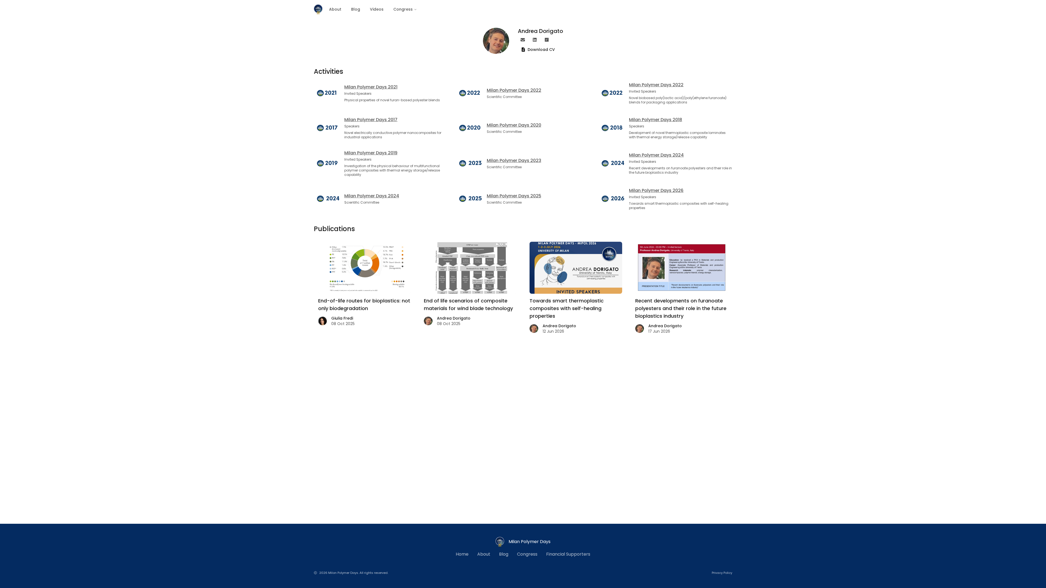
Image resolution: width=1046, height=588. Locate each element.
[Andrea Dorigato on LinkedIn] (535, 40)
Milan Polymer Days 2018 (655, 120)
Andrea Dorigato (453, 318)
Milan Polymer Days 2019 (370, 153)
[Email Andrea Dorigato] (523, 40)
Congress (403, 9)
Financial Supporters (568, 554)
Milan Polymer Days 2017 (370, 120)
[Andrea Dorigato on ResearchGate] (547, 40)
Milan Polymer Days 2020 (514, 125)
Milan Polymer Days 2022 (514, 90)
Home (462, 554)
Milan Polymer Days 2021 (370, 87)
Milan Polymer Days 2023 (514, 160)
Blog (355, 9)
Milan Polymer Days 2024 (656, 155)
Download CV (541, 49)
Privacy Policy (722, 573)
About (335, 9)
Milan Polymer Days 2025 (514, 196)
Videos (377, 9)
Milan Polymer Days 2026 (656, 190)
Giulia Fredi (342, 318)
